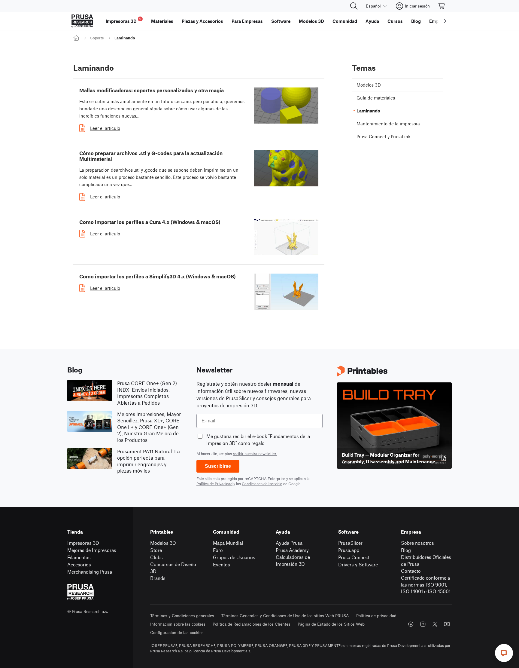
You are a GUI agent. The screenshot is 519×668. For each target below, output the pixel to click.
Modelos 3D (163, 543)
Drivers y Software (358, 564)
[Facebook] (411, 624)
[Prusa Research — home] (82, 21)
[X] (435, 624)
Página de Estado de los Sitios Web (331, 624)
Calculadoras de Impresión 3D (293, 560)
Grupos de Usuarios (234, 557)
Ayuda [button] (372, 21)
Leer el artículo (105, 128)
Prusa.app (348, 550)
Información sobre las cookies (177, 624)
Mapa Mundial (228, 543)
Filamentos (79, 557)
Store (156, 550)
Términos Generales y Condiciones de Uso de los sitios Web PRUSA (285, 615)
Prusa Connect (353, 557)
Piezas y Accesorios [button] (202, 21)
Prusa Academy (292, 550)
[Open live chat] (504, 653)
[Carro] (442, 6)
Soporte (97, 37)
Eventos (221, 564)
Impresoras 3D (83, 543)
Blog (406, 550)
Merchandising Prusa (89, 572)
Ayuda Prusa (289, 543)
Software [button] (280, 21)
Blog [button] (416, 21)
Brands (157, 578)
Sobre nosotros (417, 543)
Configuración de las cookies (177, 632)
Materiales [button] (162, 21)
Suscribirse (218, 466)
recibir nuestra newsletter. (255, 453)
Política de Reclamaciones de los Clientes (251, 624)
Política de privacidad (376, 615)
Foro (218, 550)
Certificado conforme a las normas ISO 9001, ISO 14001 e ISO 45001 (426, 584)
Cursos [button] (395, 21)
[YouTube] (447, 624)
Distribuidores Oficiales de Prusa (426, 560)
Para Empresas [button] (247, 21)
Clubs (156, 557)
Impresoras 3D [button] (123, 20)
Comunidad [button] (344, 21)
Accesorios (79, 564)
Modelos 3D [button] (311, 21)
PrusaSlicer (350, 543)
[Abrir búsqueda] (354, 6)
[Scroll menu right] (445, 21)
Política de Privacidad (214, 483)
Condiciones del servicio (262, 483)
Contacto (411, 571)
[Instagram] (423, 624)
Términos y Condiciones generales (182, 615)
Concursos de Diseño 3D (173, 567)
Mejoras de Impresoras (91, 550)
